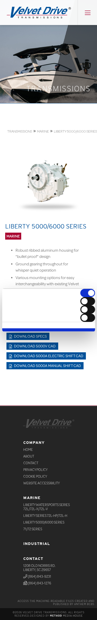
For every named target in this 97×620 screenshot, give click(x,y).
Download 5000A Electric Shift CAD (48, 356)
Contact (30, 463)
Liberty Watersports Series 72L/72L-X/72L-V (46, 507)
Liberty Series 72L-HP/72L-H (45, 515)
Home (28, 449)
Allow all (48, 328)
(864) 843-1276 (39, 583)
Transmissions (19, 131)
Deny (48, 330)
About (28, 456)
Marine (43, 131)
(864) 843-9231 (39, 576)
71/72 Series (32, 529)
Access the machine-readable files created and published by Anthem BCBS (56, 602)
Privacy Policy (35, 470)
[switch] (87, 301)
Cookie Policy (35, 476)
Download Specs (30, 336)
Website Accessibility (41, 483)
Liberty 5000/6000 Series (75, 131)
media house (66, 615)
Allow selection (48, 329)
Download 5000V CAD (34, 346)
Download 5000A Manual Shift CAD (47, 365)
